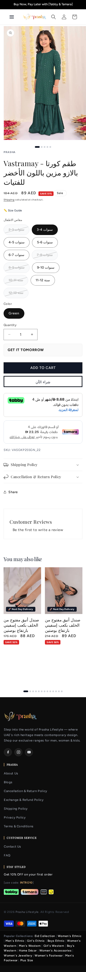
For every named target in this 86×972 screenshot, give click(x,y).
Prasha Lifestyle (27, 912)
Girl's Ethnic (36, 940)
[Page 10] (53, 691)
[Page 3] (33, 691)
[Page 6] (42, 691)
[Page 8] (47, 691)
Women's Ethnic (69, 936)
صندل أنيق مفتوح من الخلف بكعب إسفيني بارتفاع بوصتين (21, 625)
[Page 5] (39, 691)
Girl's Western (53, 945)
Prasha (10, 152)
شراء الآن (43, 382)
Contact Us (12, 846)
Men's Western (30, 945)
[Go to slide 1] (37, 147)
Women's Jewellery (18, 955)
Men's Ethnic (14, 940)
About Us (11, 773)
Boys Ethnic (56, 940)
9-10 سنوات (45, 268)
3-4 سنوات (45, 230)
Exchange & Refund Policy (23, 800)
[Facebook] (8, 752)
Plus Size (26, 960)
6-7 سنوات (16, 255)
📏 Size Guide (13, 210)
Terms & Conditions (18, 826)
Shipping (9, 199)
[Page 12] (59, 691)
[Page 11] (56, 691)
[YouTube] (29, 752)
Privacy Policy (15, 817)
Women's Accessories (55, 950)
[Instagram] (18, 752)
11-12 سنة (43, 280)
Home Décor (28, 950)
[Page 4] (36, 691)
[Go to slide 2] (42, 147)
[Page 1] (25, 691)
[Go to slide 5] (50, 147)
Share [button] (13, 492)
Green (14, 313)
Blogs (8, 782)
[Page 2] (30, 691)
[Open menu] (14, 16)
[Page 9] (50, 691)
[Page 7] (44, 691)
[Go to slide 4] (47, 147)
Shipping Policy (16, 808)
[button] (53, 17)
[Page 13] (62, 691)
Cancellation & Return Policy (25, 791)
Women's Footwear (49, 955)
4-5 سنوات (17, 242)
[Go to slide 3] (44, 147)
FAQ (7, 855)
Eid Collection (45, 936)
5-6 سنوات (45, 242)
